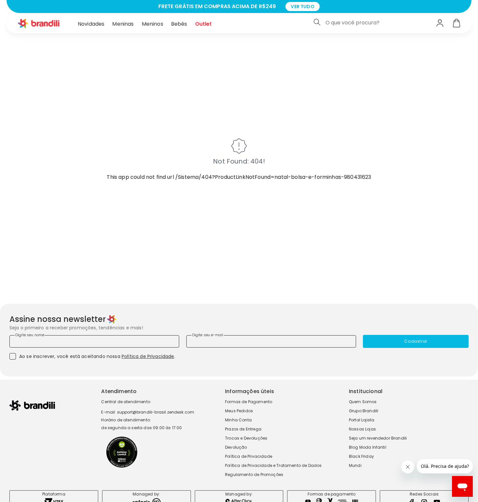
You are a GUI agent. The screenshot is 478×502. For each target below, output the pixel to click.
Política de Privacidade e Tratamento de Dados (273, 465)
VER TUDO (302, 6)
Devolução (236, 447)
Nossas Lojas (362, 429)
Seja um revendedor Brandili (378, 438)
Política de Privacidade (148, 356)
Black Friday (361, 456)
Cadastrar (415, 341)
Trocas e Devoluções (246, 438)
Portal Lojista (361, 420)
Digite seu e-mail (207, 334)
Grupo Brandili (363, 411)
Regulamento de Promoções (254, 474)
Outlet (203, 24)
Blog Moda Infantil (367, 447)
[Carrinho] (456, 24)
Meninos (152, 24)
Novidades (91, 24)
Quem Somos (363, 401)
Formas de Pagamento (248, 401)
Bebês (179, 24)
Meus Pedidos (239, 411)
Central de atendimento (125, 401)
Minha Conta (238, 420)
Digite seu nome (29, 334)
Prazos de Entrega (243, 429)
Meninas (123, 24)
